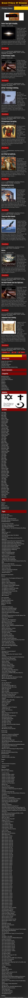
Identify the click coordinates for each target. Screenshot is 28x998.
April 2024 (3, 424)
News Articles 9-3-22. (7, 906)
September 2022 (5, 451)
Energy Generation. (6, 737)
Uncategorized (10, 53)
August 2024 (4, 422)
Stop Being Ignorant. (7, 717)
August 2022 (4, 452)
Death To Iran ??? (6, 532)
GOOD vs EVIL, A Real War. (8, 699)
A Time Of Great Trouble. (8, 56)
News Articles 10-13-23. (7, 841)
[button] (2, 401)
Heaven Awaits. (5, 661)
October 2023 (4, 432)
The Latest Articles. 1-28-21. (8, 950)
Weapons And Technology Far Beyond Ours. (13, 748)
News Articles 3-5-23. (7, 866)
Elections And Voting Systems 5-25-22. (11, 798)
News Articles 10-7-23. (7, 847)
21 (15, 352)
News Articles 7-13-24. (7, 894)
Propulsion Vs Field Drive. (8, 667)
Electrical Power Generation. (9, 658)
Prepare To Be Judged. (11, 15)
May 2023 (3, 439)
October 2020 (4, 474)
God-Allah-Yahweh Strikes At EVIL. (10, 546)
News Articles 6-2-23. (7, 884)
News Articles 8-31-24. (7, 897)
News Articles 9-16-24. (7, 901)
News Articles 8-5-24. (7, 899)
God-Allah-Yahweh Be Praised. (8, 518)
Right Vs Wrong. (6, 927)
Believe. (3, 250)
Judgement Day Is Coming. (8, 318)
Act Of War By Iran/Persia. (8, 154)
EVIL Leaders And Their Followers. (10, 692)
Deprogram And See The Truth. (9, 687)
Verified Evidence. (6, 572)
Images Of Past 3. (6, 820)
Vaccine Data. (5, 985)
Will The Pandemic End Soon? (9, 678)
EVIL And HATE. (5, 689)
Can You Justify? (6, 785)
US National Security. (7, 975)
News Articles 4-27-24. (7, 870)
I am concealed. (5, 597)
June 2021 (3, 462)
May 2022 (3, 457)
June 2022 (3, 455)
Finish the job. (5, 362)
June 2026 (3, 414)
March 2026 (4, 418)
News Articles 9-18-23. (7, 903)
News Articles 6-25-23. (7, 886)
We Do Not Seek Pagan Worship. (10, 645)
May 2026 (3, 415)
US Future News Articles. (7, 770)
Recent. (4, 711)
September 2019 (5, 492)
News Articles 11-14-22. (7, 848)
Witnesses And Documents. (8, 987)
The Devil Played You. (7, 720)
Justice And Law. (6, 708)
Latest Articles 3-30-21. (7, 826)
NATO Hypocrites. (6, 834)
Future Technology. (6, 738)
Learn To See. (5, 830)
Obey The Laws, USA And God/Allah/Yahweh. (13, 625)
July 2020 (3, 478)
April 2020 (3, 482)
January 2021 (4, 469)
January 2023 (4, 445)
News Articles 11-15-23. (7, 850)
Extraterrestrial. (10, 51)
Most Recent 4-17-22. (7, 622)
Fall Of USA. (5, 533)
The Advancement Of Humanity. (9, 745)
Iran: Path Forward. (6, 598)
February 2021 (4, 468)
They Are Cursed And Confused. (10, 569)
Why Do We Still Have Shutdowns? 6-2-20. (12, 677)
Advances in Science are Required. (10, 734)
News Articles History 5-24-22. (9, 907)
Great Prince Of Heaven (14, 3)
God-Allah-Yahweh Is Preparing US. (10, 520)
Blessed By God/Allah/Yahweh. (9, 608)
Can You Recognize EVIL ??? (9, 685)
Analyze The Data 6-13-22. (8, 780)
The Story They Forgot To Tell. (9, 954)
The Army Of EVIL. (6, 632)
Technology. (3, 53)
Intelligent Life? (6, 755)
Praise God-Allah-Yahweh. (8, 913)
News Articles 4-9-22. (7, 871)
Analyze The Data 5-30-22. (8, 778)
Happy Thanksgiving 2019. (8, 552)
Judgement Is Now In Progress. (9, 707)
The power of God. (6, 566)
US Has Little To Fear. (7, 973)
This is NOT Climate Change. (9, 671)
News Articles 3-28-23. (7, 864)
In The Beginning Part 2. (8, 821)
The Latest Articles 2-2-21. (8, 940)
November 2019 (5, 489)
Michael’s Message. (6, 601)
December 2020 (5, 471)
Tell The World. (5, 932)
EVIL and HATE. (5, 691)
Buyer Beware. (5, 652)
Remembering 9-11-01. (7, 185)
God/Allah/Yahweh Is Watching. (9, 549)
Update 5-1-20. (5, 970)
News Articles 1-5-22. (7, 837)
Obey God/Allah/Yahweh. (8, 624)
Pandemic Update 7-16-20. (8, 665)
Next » (22, 352)
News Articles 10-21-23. (7, 846)
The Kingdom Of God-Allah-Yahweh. (11, 585)
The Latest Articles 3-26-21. (8, 942)
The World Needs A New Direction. (10, 669)
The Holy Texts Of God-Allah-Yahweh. (11, 724)
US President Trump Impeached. (9, 983)
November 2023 (5, 431)
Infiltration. (4, 705)
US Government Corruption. (9, 121)
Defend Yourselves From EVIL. (9, 609)
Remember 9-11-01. (6, 923)
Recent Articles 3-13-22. (7, 916)
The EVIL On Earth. (6, 721)
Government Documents (7, 574)
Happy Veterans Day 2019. (8, 816)
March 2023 (4, 442)
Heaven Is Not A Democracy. (8, 582)
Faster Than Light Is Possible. (9, 23)
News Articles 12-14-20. (7, 854)
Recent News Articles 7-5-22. (9, 920)
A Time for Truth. (5, 365)
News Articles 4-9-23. (7, 873)
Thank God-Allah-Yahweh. (8, 216)
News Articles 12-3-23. (7, 857)
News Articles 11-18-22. (7, 851)
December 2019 (5, 488)
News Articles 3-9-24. (7, 867)
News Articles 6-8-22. (7, 891)
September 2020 (5, 475)
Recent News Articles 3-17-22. (9, 919)
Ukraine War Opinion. (7, 969)
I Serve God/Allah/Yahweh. (8, 553)
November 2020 (5, 472)
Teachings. (23, 52)
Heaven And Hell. (6, 581)
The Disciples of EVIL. (7, 634)
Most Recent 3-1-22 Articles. (9, 833)
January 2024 (4, 428)
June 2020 (3, 479)
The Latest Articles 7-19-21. (8, 947)
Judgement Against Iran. (7, 600)
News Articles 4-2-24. (7, 869)
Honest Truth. (5, 704)
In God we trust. (6, 555)
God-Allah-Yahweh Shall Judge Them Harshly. (13, 543)
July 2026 (3, 412)
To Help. (4, 966)
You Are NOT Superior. (7, 990)
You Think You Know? (7, 992)
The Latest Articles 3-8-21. (8, 943)
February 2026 (4, 419)
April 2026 (3, 416)
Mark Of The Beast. (6, 831)
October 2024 (4, 421)
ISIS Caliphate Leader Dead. (8, 556)
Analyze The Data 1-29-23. (8, 774)
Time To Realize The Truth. (8, 642)
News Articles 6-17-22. (7, 883)
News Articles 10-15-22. (7, 843)
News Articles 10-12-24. (7, 840)
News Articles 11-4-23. (7, 853)
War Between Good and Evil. (9, 728)
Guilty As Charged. (6, 701)
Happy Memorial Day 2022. (8, 814)
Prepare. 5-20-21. (6, 626)
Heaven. (10, 52)
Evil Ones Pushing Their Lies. (9, 694)
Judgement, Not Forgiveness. (9, 559)
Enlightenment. (5, 579)
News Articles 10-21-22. (7, 844)
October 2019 (4, 491)
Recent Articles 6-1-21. (7, 917)
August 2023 (4, 435)
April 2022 (3, 458)
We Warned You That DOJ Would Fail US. (12, 986)
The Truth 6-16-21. (6, 956)
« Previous (4, 352)
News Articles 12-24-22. (7, 856)
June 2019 (3, 497)
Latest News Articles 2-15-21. (9, 828)
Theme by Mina (20, 997)
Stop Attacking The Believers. (9, 715)
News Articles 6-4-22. (7, 890)
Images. (3, 759)
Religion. (14, 52)
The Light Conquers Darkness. (9, 638)
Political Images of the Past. (8, 911)
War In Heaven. (5, 595)
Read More (5, 49)
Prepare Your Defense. (7, 710)
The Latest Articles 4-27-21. (8, 944)
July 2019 (3, 495)
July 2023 (3, 436)
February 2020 (4, 485)
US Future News (5, 389)
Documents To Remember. (8, 797)
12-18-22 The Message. (7, 606)
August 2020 (4, 477)
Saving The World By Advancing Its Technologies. (14, 929)
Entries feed (4, 505)
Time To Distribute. (6, 964)
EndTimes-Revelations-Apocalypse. (10, 612)
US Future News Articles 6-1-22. (9, 972)
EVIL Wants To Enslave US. (8, 695)
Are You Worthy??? (6, 682)
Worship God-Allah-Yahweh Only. (9, 367)
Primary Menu (7, 8)
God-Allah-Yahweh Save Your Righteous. (12, 282)
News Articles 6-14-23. (7, 881)
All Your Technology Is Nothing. (10, 88)
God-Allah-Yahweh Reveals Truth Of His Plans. (13, 540)
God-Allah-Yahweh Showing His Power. (11, 545)
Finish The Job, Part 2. (6, 361)
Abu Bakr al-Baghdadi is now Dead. (10, 525)
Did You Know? (5, 795)
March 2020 (4, 484)
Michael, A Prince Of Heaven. (9, 583)
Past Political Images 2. (7, 910)
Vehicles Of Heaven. (7, 593)
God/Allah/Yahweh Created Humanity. (11, 548)
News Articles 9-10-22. (7, 900)
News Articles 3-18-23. (7, 861)
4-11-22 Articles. (6, 773)
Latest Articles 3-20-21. (7, 824)
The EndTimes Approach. (8, 635)
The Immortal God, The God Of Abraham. (12, 565)
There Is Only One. (6, 568)
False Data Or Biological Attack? (10, 801)
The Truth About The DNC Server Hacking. (12, 957)
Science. (18, 52)
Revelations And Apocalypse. (9, 631)
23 (19, 352)
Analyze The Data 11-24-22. (8, 777)
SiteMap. (3, 995)
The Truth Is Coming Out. (8, 959)
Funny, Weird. (5, 803)
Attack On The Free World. (8, 783)
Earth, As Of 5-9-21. (6, 688)
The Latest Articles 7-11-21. (8, 946)
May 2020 (3, 481)
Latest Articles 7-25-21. (7, 827)
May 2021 (3, 464)
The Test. (4, 725)
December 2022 (5, 447)
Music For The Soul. (6, 603)
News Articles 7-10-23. (7, 893)
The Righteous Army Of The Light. (10, 588)
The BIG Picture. (6, 747)
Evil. (3, 761)
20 (12, 352)
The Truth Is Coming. (7, 960)
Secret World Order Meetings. (9, 930)
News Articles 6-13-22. (7, 880)
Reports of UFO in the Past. (8, 757)
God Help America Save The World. (10, 535)
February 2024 (4, 426)
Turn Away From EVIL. (7, 727)
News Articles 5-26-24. (7, 877)
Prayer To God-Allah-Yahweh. (9, 914)
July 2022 (3, 454)
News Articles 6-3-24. (7, 889)
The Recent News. (6, 953)
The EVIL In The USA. (7, 936)
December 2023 (5, 429)
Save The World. (5, 769)
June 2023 (3, 438)
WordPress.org (5, 508)
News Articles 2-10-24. (7, 860)
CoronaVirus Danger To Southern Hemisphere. (13, 657)
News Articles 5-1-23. (7, 874)
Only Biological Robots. (7, 909)
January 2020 (4, 487)
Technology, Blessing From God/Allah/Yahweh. (13, 744)
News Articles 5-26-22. (7, 876)
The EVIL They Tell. (6, 722)
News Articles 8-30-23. (7, 896)
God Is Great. (5, 536)
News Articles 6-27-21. (7, 887)
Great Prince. (5, 618)
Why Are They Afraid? (7, 675)
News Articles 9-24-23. (7, 904)
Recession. (4, 922)
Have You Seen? (6, 817)
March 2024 (4, 425)
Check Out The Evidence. (8, 787)
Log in (3, 504)
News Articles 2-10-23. (7, 858)
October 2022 (4, 449)
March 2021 (4, 467)
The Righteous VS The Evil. (8, 589)
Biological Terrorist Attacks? (9, 651)
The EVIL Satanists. (6, 364)
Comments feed (5, 507)
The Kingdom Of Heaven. (8, 586)
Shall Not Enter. (5, 714)
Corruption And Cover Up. (8, 791)
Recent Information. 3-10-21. (9, 628)
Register (3, 502)
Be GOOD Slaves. (6, 684)
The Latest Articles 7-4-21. (8, 949)
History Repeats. (6, 702)
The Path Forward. (6, 952)
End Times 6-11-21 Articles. (8, 611)
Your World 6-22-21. (6, 993)
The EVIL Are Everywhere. (8, 636)
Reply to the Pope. (5, 647)
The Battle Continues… (7, 668)
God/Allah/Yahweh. (17, 51)
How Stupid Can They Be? (8, 740)
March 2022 (4, 459)
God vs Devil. (5, 614)
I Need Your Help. (6, 662)
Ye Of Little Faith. (6, 989)
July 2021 (3, 461)
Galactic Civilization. (7, 804)
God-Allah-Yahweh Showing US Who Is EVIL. (13, 813)
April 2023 (3, 441)
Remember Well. (6, 926)
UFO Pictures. (5, 967)
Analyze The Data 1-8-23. (8, 775)
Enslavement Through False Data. (10, 800)
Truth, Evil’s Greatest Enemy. (9, 644)
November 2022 (5, 448)
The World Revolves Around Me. (10, 591)
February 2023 (4, 444)
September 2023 (5, 434)
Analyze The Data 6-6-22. (8, 781)
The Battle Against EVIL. (8, 718)
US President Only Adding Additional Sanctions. (13, 976)
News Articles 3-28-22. (7, 863)
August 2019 (4, 494)
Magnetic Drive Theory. (7, 664)
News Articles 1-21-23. (7, 836)
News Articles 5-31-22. (7, 879)
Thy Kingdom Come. (7, 592)
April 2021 (3, 465)
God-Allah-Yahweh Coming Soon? (10, 805)
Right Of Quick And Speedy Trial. (10, 712)
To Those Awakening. (7, 571)
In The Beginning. (6, 823)
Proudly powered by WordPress (11, 997)
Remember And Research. (8, 924)
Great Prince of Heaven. (19, 150)
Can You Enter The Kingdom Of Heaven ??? (12, 578)
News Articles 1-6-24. (7, 838)
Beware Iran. (5, 784)
